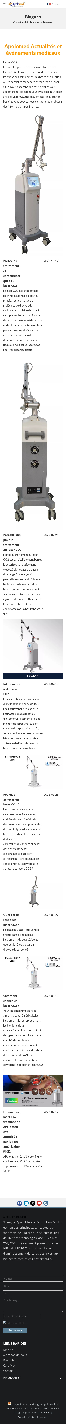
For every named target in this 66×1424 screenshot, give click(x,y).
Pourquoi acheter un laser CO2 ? (11, 799)
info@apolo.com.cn (37, 1417)
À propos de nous (15, 1355)
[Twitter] (32, 1203)
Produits (9, 1360)
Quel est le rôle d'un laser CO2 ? (11, 920)
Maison (8, 1350)
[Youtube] (39, 1203)
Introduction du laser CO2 (11, 689)
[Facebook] (19, 1203)
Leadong (47, 1412)
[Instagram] (45, 1203)
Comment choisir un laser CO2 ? (11, 1001)
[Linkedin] (26, 1203)
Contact (8, 1371)
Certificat (9, 1365)
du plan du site (30, 1412)
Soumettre (15, 1330)
